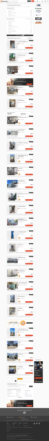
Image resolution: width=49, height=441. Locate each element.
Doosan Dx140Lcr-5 (9, 393)
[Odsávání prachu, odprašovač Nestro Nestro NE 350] (12, 357)
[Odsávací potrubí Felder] (12, 70)
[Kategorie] (9, 1)
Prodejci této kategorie (20, 35)
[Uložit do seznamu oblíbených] (32, 41)
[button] (48, 1)
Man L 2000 (17, 394)
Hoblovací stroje (23, 113)
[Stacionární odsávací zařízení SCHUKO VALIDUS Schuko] (12, 345)
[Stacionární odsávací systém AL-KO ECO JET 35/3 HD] (12, 209)
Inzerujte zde (39, 359)
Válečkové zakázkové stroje (9, 420)
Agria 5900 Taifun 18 (22, 420)
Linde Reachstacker (18, 390)
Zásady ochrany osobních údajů (23, 439)
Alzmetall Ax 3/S (9, 391)
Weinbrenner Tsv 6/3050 (28, 394)
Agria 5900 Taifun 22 (32, 420)
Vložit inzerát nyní (29, 84)
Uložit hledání (20, 378)
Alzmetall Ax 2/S (9, 390)
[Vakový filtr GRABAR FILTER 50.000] (12, 260)
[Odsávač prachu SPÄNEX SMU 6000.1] (12, 103)
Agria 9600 (27, 420)
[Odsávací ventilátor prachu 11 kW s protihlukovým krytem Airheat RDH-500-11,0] (12, 273)
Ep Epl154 (8, 394)
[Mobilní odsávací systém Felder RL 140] (12, 90)
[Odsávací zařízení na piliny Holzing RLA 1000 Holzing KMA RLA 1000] (12, 57)
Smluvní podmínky (29, 439)
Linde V (17, 393)
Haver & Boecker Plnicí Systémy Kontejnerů (13, 396)
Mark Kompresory (18, 396)
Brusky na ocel (41, 420)
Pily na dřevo (9, 113)
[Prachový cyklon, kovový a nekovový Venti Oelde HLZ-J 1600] (12, 235)
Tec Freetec (26, 391)
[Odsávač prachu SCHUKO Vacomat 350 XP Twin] (12, 120)
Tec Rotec (26, 393)
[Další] (32, 112)
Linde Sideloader (18, 391)
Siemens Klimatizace (27, 390)
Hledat (29, 1)
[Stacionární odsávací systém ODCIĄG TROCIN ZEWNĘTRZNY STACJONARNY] (12, 222)
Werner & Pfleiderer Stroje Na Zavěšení (30, 396)
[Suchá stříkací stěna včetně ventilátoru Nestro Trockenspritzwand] (12, 286)
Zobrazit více (20, 397)
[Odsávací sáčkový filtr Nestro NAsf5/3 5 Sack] (12, 184)
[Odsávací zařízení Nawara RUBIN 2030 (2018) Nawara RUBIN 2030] (12, 299)
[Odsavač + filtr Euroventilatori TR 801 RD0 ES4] (12, 146)
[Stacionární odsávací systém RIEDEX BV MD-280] (12, 133)
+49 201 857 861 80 (10, 417)
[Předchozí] (7, 44)
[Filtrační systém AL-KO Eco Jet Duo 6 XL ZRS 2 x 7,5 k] (12, 197)
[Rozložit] (19, 51)
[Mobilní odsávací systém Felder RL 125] (12, 248)
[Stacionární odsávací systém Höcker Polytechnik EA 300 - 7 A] (12, 44)
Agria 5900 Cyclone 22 (16, 420)
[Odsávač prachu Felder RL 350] (12, 311)
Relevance (29, 38)
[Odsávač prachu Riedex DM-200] (12, 370)
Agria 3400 (37, 420)
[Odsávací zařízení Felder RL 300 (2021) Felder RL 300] (12, 171)
